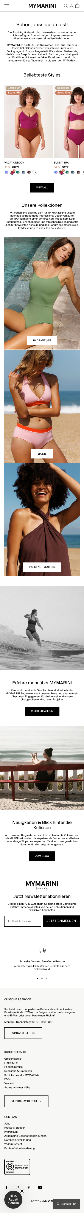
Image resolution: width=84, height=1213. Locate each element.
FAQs (7, 1079)
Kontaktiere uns (23, 1033)
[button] (13, 1200)
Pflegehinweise (13, 1067)
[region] (42, 958)
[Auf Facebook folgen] (6, 1187)
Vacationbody (14, 162)
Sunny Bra (61, 162)
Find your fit (11, 1063)
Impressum (11, 1132)
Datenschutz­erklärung (17, 1140)
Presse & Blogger (14, 1128)
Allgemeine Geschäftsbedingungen (25, 1136)
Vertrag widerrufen (26, 1101)
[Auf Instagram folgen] (18, 1187)
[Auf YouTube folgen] (40, 1187)
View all (42, 187)
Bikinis (42, 454)
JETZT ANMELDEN (61, 921)
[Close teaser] (22, 1191)
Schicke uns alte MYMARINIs (21, 1075)
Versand (9, 1083)
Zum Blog (42, 856)
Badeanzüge (42, 340)
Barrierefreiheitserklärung (19, 1148)
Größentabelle (13, 1059)
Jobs (7, 1123)
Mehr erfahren (42, 711)
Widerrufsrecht (13, 1144)
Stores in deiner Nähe (17, 1087)
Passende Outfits (42, 567)
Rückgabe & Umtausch (18, 1071)
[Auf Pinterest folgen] (29, 1187)
